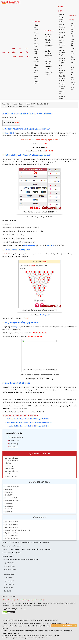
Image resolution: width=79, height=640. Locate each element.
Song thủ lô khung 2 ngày (62, 35)
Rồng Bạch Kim (49, 31)
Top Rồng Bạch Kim (48, 62)
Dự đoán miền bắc (11, 458)
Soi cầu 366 (36, 39)
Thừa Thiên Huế (11, 476)
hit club (4, 616)
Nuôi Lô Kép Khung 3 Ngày (62, 69)
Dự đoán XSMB (9, 574)
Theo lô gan (73, 25)
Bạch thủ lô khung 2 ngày (62, 27)
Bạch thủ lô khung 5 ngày (62, 78)
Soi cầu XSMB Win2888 (36, 59)
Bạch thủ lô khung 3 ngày (62, 53)
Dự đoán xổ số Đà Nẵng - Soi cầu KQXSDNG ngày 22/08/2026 (28, 426)
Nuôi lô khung (60, 9)
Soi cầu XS (36, 21)
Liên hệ (34, 600)
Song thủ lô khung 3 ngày (62, 60)
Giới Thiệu (41, 600)
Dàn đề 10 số (13, 447)
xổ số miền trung (29, 245)
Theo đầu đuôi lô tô (72, 76)
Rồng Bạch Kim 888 (48, 36)
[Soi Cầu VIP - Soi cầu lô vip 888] (10, 2)
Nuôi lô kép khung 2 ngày (61, 43)
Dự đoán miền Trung (12, 471)
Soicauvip (6, 52)
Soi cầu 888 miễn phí (36, 27)
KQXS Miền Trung (10, 569)
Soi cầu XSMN (21, 52)
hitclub (37, 616)
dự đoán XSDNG (8, 133)
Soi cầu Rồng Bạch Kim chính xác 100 (48, 54)
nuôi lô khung (28, 605)
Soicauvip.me (20, 609)
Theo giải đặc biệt (72, 32)
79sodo (10, 616)
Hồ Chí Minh (10, 468)
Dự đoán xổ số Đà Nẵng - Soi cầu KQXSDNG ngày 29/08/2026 (28, 419)
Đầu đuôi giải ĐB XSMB (73, 43)
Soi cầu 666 (36, 34)
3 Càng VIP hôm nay (49, 73)
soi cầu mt (50, 245)
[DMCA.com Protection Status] (8, 613)
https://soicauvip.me (16, 546)
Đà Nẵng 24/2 (44, 315)
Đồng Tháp (9, 466)
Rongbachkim (47, 603)
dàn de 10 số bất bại (39, 605)
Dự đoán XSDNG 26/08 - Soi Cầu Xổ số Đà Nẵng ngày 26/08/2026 (29, 422)
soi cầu (5, 254)
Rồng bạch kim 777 (48, 68)
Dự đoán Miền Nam (11, 460)
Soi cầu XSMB (14, 52)
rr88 (24, 616)
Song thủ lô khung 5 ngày (62, 86)
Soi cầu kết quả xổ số (39, 482)
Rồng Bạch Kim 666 (48, 41)
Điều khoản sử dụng (24, 600)
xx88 (27, 616)
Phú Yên (8, 473)
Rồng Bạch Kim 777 (59, 603)
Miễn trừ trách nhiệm (9, 600)
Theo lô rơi (72, 53)
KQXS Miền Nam (9, 566)
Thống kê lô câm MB (73, 86)
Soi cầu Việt (36, 72)
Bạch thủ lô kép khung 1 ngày (62, 18)
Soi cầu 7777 (36, 45)
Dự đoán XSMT (9, 581)
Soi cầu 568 (36, 77)
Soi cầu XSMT (27, 52)
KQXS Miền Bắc (9, 563)
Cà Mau (8, 463)
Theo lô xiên (73, 58)
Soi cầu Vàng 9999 (36, 52)
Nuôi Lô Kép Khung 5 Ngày (62, 95)
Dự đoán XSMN (9, 577)
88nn (14, 616)
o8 (17, 616)
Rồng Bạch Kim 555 (48, 47)
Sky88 (21, 616)
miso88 (32, 616)
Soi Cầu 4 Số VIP (72, 18)
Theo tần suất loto (72, 66)
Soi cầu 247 (36, 83)
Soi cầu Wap (36, 66)
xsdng (14, 327)
